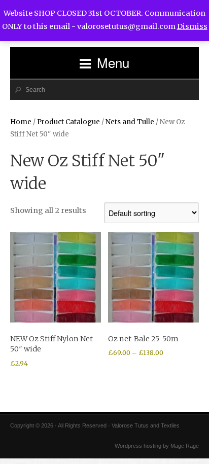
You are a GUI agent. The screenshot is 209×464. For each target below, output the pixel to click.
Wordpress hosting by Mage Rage (157, 446)
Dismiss (192, 26)
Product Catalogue (68, 122)
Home (20, 122)
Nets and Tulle (130, 122)
